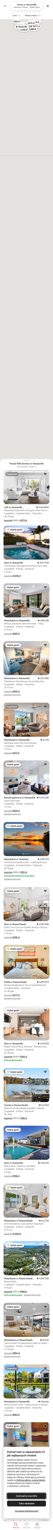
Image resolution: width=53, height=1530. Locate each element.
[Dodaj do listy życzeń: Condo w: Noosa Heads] (45, 1071)
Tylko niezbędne (26, 1503)
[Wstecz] (5, 6)
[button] (8, 520)
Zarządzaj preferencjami (26, 1511)
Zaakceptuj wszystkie (26, 1496)
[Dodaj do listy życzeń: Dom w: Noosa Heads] (45, 890)
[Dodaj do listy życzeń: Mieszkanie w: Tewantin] (45, 825)
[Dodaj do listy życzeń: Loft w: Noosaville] (45, 474)
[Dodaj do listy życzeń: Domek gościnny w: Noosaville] (45, 764)
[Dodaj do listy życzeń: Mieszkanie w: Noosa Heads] (45, 1187)
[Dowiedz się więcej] (35, 467)
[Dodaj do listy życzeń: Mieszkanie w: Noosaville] (45, 587)
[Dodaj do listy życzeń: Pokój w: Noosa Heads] (45, 948)
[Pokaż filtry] (48, 6)
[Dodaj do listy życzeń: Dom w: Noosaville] (45, 529)
